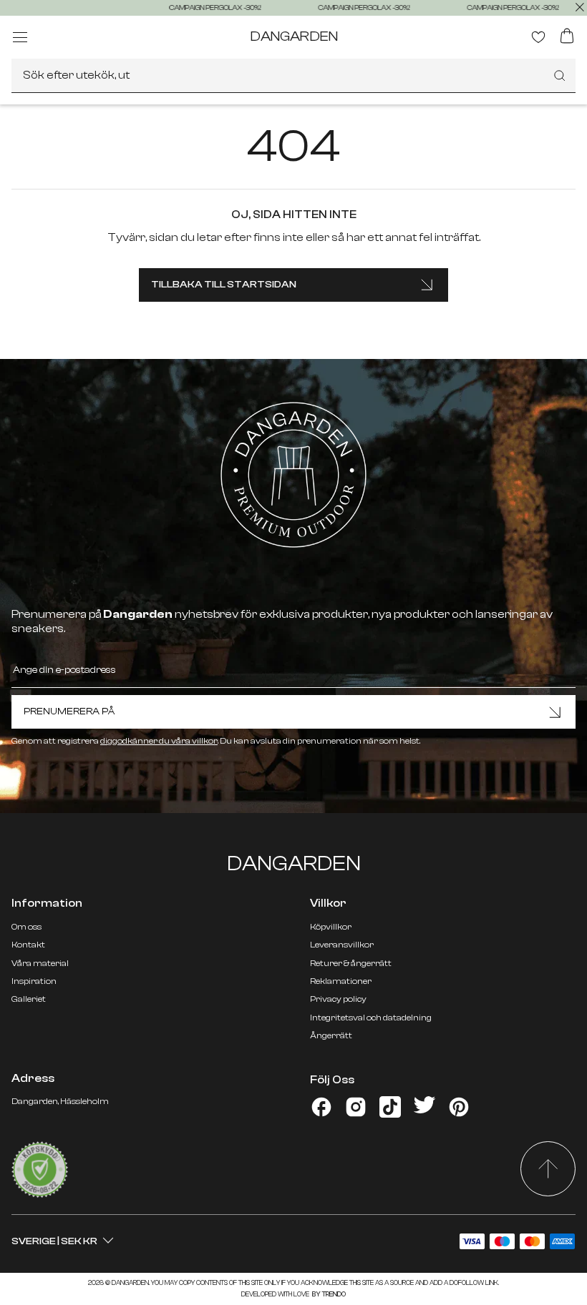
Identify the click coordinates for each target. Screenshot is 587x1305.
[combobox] (293, 76)
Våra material (40, 963)
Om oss (26, 927)
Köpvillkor (330, 927)
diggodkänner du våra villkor (159, 741)
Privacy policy (338, 999)
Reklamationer (341, 981)
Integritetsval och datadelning (371, 1018)
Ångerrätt (331, 1035)
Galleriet (28, 999)
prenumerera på (69, 711)
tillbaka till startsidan (223, 284)
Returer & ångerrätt (351, 963)
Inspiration (34, 981)
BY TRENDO (328, 1294)
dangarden (294, 36)
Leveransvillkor (342, 945)
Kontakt (28, 945)
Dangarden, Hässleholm (60, 1101)
